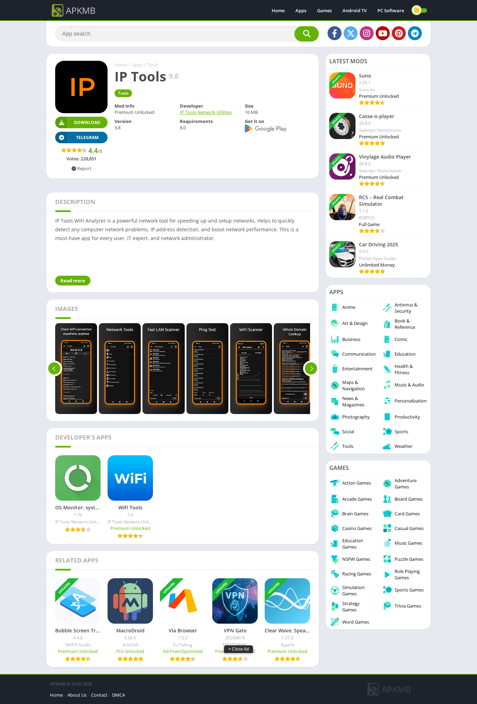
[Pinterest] (399, 33)
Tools (152, 64)
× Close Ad (238, 649)
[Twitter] (351, 33)
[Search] (306, 34)
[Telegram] (415, 33)
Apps (300, 10)
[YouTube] (383, 33)
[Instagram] (367, 33)
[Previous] (54, 368)
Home (278, 10)
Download (87, 122)
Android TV (355, 10)
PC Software (390, 10)
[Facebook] (335, 33)
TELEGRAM (87, 137)
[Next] (311, 368)
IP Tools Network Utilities (206, 112)
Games (324, 10)
